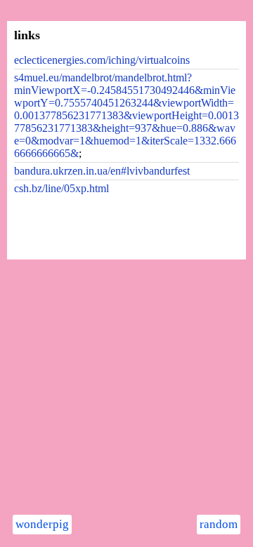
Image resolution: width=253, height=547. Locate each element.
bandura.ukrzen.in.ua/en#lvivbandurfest (102, 171)
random (219, 524)
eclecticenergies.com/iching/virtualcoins (102, 60)
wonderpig (42, 524)
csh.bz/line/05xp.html (61, 188)
